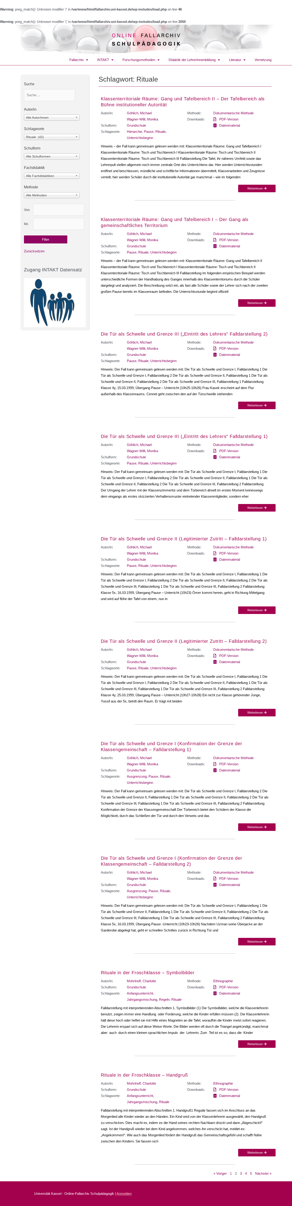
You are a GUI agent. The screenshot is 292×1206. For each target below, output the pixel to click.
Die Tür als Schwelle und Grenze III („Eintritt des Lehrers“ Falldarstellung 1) (184, 436)
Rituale (160, 131)
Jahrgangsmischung (142, 999)
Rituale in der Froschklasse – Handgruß (144, 1075)
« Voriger (220, 1173)
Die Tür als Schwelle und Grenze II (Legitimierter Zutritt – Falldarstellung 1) (184, 538)
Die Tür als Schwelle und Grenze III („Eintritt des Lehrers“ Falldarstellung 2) (184, 333)
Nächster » (263, 1173)
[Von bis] (58, 210)
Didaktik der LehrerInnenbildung (192, 60)
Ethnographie (223, 981)
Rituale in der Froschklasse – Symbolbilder (148, 972)
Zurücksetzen (34, 251)
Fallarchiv (76, 60)
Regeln (164, 999)
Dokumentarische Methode (233, 113)
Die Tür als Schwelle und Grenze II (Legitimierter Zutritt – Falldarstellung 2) (184, 641)
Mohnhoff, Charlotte (141, 981)
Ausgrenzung (137, 776)
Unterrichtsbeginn (140, 138)
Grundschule (136, 125)
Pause (149, 131)
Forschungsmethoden (139, 60)
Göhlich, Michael (139, 113)
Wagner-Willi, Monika (142, 119)
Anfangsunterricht (140, 993)
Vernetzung (263, 60)
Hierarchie (134, 131)
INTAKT (103, 60)
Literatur (235, 60)
